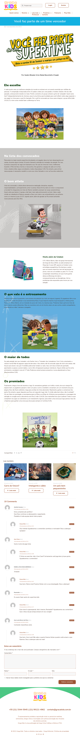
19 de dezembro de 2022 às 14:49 (27, 553)
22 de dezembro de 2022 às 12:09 (27, 634)
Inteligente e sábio (37, 485)
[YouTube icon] (41, 734)
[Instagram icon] (43, 734)
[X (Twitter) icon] (40, 734)
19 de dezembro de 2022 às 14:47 (27, 581)
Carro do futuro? (11, 485)
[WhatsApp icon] (36, 734)
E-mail (30, 671)
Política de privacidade (61, 731)
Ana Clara (17, 539)
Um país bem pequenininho (59, 487)
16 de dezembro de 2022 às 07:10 (21, 541)
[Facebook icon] (38, 734)
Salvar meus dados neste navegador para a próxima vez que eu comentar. (30, 678)
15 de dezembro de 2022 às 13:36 (21, 509)
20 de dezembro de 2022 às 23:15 (21, 594)
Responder (72, 507)
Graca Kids (23, 524)
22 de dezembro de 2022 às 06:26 (21, 622)
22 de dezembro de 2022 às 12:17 (27, 607)
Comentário (8, 653)
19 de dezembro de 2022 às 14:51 (27, 526)
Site (53, 671)
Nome (6, 671)
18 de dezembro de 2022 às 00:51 (21, 569)
